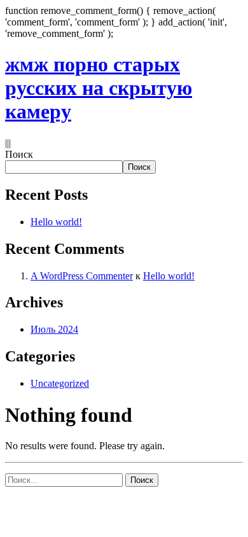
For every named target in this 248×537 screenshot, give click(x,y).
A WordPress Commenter (82, 275)
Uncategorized (60, 383)
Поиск (19, 154)
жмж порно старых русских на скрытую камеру (98, 88)
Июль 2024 (54, 329)
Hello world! (56, 221)
